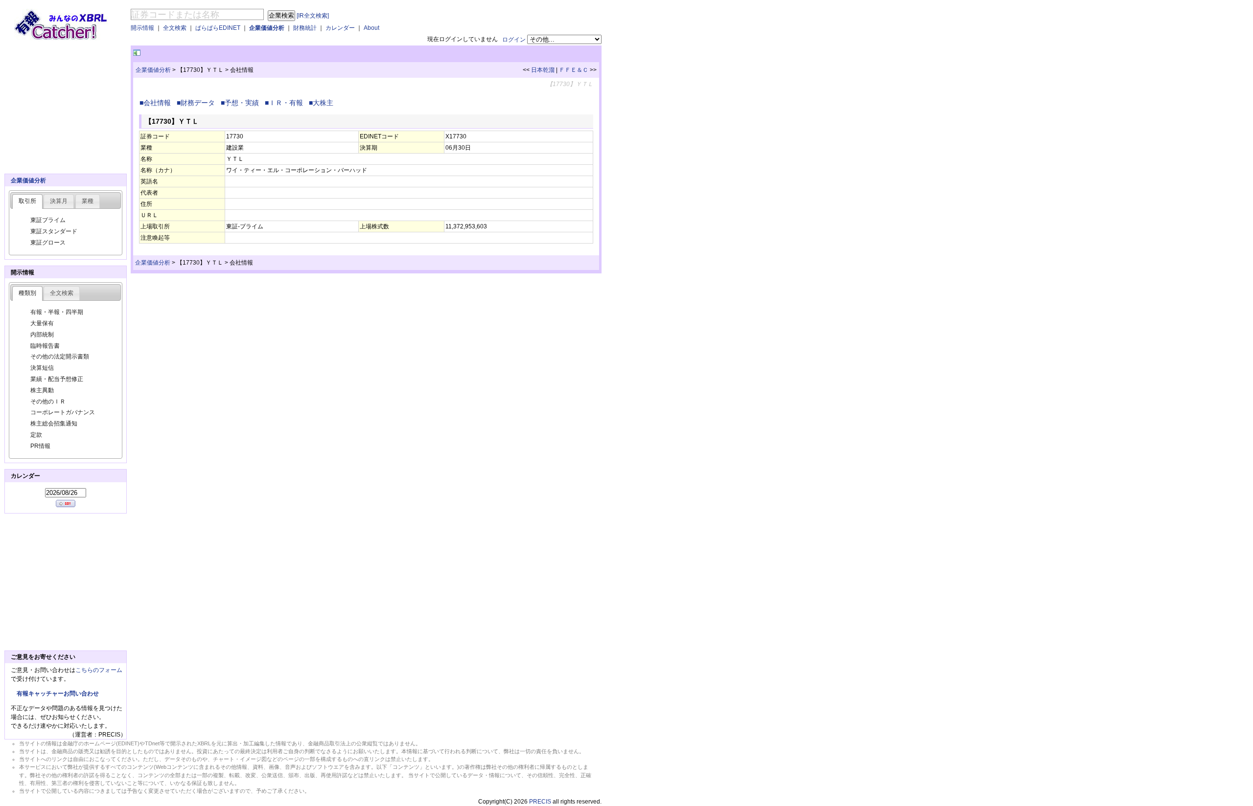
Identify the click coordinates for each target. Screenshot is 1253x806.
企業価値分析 (266, 27)
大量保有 (42, 323)
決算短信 (42, 367)
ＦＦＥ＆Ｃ (573, 70)
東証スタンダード (53, 231)
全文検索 (174, 27)
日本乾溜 (543, 70)
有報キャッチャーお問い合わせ (58, 693)
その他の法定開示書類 (59, 356)
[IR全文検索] (313, 15)
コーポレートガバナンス (62, 412)
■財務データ (198, 103)
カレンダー (340, 27)
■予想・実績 (242, 103)
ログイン (514, 39)
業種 (87, 201)
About (371, 27)
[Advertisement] (256, 53)
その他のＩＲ (48, 401)
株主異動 (42, 390)
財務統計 (305, 27)
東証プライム (48, 220)
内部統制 (42, 334)
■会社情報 (157, 103)
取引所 (27, 201)
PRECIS (540, 801)
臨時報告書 (45, 345)
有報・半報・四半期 (56, 312)
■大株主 (323, 103)
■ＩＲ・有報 (286, 103)
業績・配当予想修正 (56, 379)
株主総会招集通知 (53, 423)
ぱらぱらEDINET (217, 27)
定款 (36, 434)
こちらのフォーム (98, 670)
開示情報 (142, 27)
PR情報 (40, 446)
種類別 (27, 293)
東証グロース (48, 242)
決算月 (59, 201)
